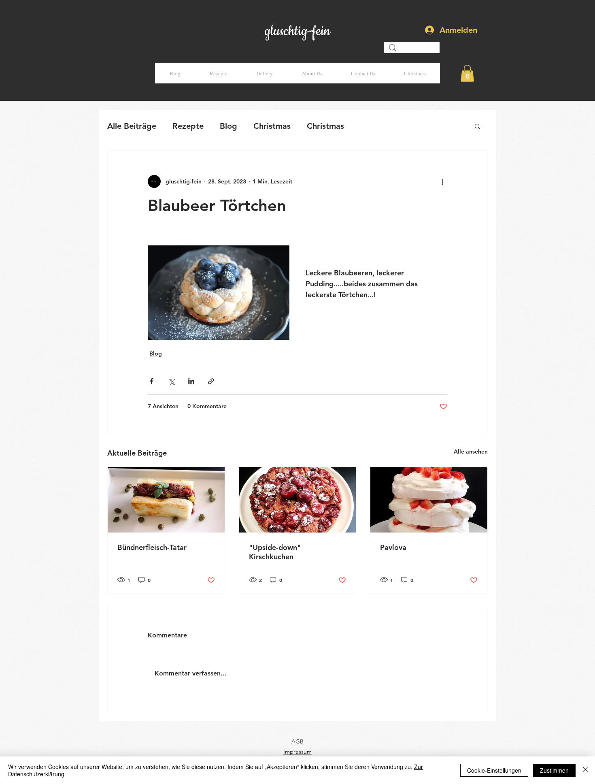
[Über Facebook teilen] (151, 381)
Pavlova (393, 547)
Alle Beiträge (131, 126)
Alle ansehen (471, 451)
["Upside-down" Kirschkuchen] (297, 500)
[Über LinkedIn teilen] (191, 381)
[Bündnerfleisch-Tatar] (166, 500)
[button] (467, 73)
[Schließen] (585, 770)
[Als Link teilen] (211, 381)
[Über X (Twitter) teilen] (171, 381)
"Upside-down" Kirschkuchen (275, 552)
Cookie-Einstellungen (494, 770)
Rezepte (188, 126)
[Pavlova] (428, 500)
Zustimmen (554, 770)
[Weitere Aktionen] (442, 181)
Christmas (272, 126)
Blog (228, 126)
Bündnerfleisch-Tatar (152, 547)
